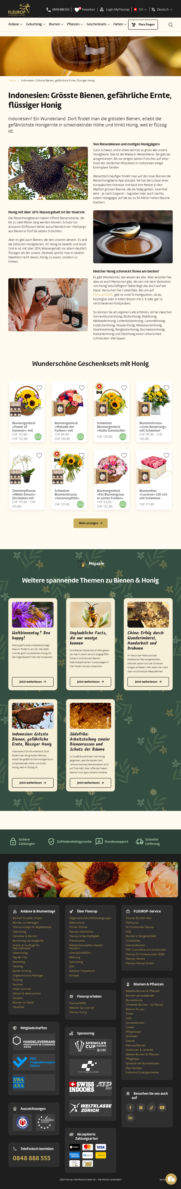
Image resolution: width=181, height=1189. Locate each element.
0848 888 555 (32, 1158)
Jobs (71, 966)
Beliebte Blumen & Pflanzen (143, 991)
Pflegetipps (132, 1058)
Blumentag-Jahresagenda (28, 940)
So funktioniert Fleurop (140, 927)
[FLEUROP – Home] (19, 10)
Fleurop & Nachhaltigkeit (84, 936)
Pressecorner (77, 940)
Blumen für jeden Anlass (27, 918)
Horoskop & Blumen (25, 936)
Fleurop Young (78, 1012)
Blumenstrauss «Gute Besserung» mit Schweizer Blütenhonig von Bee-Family (153, 430)
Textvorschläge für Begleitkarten (32, 927)
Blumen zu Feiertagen (26, 922)
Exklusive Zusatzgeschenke (142, 1072)
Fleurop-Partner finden (140, 963)
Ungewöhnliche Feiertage (28, 975)
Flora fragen (147, 24)
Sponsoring (76, 961)
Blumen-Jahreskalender (140, 995)
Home (12, 80)
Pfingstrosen (133, 1031)
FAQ (128, 931)
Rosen (129, 1013)
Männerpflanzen (136, 1045)
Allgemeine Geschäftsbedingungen (90, 918)
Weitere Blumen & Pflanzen (142, 1054)
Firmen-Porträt (78, 927)
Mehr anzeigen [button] (88, 523)
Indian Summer (22, 989)
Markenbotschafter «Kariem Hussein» (86, 947)
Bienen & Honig (22, 970)
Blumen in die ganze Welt (141, 936)
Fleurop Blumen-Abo (138, 918)
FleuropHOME (103, 295)
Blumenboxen (134, 1000)
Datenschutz (76, 922)
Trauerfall (18, 1007)
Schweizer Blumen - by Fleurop (144, 1004)
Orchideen (132, 1036)
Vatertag (18, 966)
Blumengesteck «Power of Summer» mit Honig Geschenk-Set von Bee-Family (27, 430)
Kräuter (130, 1040)
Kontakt (74, 975)
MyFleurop (132, 922)
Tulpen (130, 1027)
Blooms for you (135, 1009)
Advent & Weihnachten (27, 993)
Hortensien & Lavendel (139, 1049)
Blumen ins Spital (23, 1002)
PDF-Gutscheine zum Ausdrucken (146, 949)
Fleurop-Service (135, 958)
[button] (15, 24)
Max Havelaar (134, 1068)
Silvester (18, 998)
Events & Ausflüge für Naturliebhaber (26, 947)
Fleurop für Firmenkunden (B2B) (145, 954)
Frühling (17, 980)
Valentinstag (20, 952)
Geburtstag (19, 931)
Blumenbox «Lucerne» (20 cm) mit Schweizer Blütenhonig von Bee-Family (153, 498)
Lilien (129, 1018)
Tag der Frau (20, 957)
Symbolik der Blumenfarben (142, 1063)
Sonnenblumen (135, 1022)
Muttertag (19, 961)
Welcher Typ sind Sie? (81, 1007)
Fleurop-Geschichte (81, 931)
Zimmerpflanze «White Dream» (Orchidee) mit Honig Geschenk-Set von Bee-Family (27, 498)
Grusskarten (133, 940)
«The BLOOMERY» (80, 952)
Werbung (74, 957)
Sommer (18, 984)
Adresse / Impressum (82, 970)
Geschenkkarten (135, 945)
